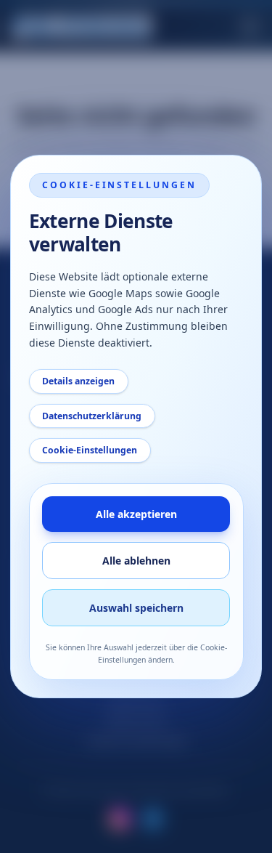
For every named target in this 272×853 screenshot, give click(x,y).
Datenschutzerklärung (91, 416)
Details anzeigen (78, 381)
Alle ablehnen (136, 560)
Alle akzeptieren (136, 514)
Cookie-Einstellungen (89, 450)
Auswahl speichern (136, 608)
